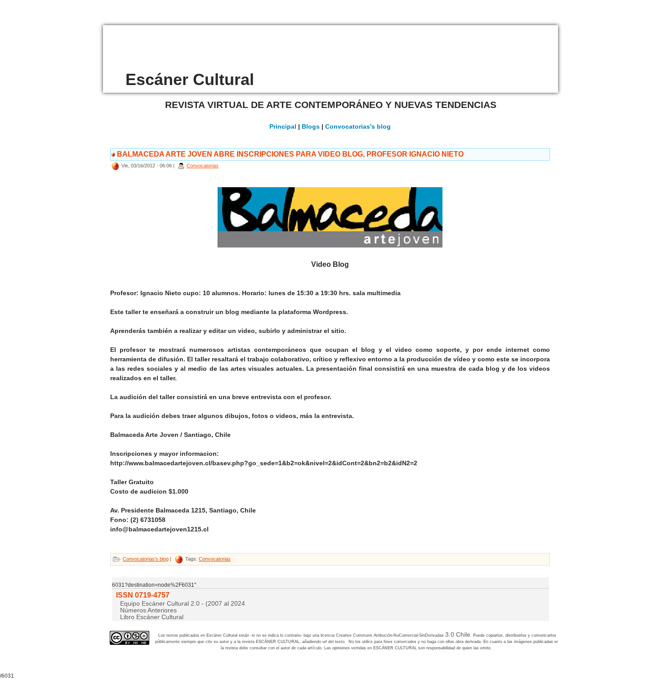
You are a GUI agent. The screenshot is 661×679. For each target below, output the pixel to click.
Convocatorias (203, 165)
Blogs (311, 126)
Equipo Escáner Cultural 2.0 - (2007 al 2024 (182, 603)
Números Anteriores (148, 610)
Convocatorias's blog (358, 126)
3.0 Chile (457, 634)
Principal (282, 126)
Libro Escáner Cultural (151, 617)
